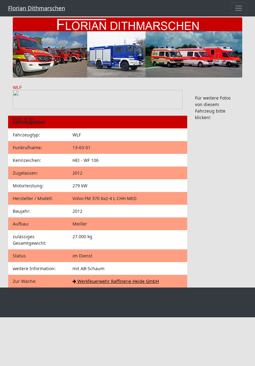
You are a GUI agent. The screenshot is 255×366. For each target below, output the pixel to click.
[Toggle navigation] (238, 8)
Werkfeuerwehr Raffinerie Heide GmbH (117, 281)
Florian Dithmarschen (36, 8)
